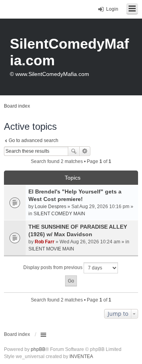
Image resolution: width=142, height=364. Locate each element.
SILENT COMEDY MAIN (59, 213)
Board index (17, 334)
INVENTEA (81, 356)
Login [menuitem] (112, 9)
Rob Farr (44, 242)
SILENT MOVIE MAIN (51, 249)
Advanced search (85, 151)
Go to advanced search (33, 140)
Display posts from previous (53, 267)
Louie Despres (50, 206)
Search (74, 151)
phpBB (38, 349)
